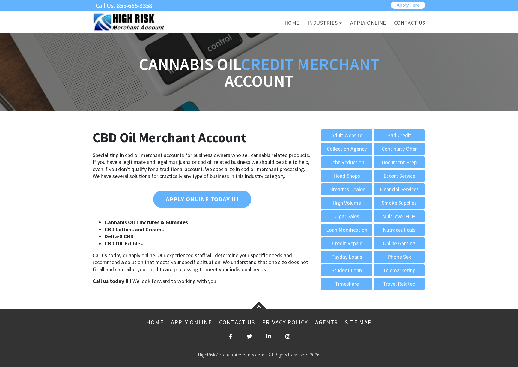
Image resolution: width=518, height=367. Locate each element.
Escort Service (399, 175)
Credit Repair (347, 243)
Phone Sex (399, 256)
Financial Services (399, 189)
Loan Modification (346, 229)
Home (291, 22)
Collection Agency (347, 148)
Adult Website (346, 135)
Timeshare (347, 283)
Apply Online (368, 22)
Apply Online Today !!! (202, 199)
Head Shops (346, 175)
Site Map (358, 322)
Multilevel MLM (399, 216)
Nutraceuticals (399, 229)
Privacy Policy (285, 322)
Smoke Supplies (399, 202)
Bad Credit (399, 135)
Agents (326, 322)
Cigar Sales (347, 216)
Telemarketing (399, 270)
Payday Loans (346, 256)
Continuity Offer (399, 148)
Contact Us (409, 22)
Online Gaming (399, 243)
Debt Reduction (346, 162)
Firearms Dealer (347, 189)
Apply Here (408, 5)
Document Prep (399, 162)
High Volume (346, 202)
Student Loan (347, 270)
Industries (323, 22)
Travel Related (399, 283)
